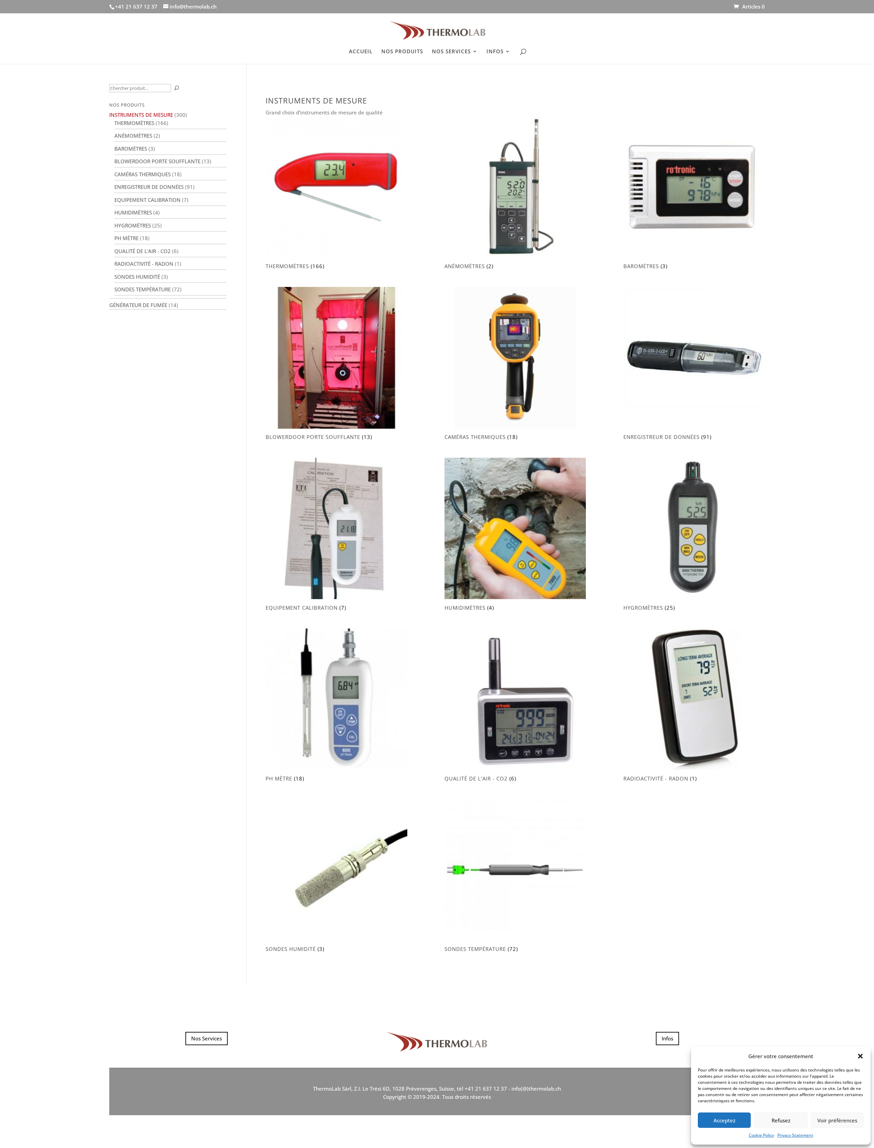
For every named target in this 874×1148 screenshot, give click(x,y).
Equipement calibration (147, 199)
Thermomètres (134, 123)
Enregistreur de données (149, 186)
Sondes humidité (137, 276)
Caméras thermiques (142, 174)
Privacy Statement (795, 1135)
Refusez (781, 1120)
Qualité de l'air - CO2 (142, 251)
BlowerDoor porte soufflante (157, 161)
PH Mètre (126, 238)
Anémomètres (133, 135)
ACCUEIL (360, 52)
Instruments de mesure (141, 114)
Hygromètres (132, 225)
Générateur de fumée (138, 305)
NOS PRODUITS (402, 52)
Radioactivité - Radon (143, 263)
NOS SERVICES (451, 52)
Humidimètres (133, 212)
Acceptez (724, 1120)
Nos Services (206, 1038)
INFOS (495, 52)
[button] (860, 1056)
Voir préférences (837, 1120)
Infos (667, 1038)
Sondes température (142, 289)
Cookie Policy (761, 1135)
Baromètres (130, 148)
